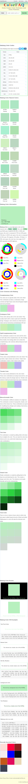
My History (21, 1)
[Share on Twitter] (22, 49)
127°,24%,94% (12, 79)
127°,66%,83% (12, 73)
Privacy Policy (6, 778)
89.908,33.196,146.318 (14, 88)
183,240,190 (11, 61)
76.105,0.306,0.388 (13, 76)
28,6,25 (10, 64)
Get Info (24, 13)
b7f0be (10, 54)
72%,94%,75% (12, 91)
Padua (10, 229)
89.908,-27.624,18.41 (13, 82)
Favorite (15, 1)
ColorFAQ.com (3, 1)
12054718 (11, 85)
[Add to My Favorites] (20, 49)
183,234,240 (11, 58)
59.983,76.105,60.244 (13, 70)
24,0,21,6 (11, 67)
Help (26, 1)
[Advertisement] (14, 29)
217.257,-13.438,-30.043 (14, 94)
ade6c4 (15, 229)
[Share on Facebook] (25, 49)
